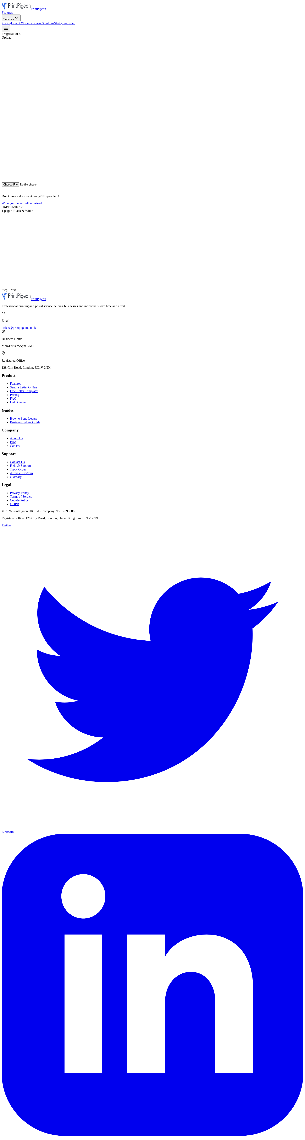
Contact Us (17, 462)
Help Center (18, 402)
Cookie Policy (19, 500)
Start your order (64, 23)
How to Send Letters (23, 418)
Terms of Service (21, 496)
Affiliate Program (21, 473)
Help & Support (20, 465)
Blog (13, 442)
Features (7, 12)
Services (8, 19)
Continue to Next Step (37, 193)
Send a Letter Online (23, 387)
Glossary (16, 477)
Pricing (6, 23)
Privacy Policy (19, 493)
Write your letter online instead (22, 203)
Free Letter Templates (24, 391)
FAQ (13, 398)
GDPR (14, 504)
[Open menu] (6, 28)
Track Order (18, 469)
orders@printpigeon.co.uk (19, 327)
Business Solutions (41, 23)
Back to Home (12, 193)
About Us (16, 438)
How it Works (20, 23)
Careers (15, 445)
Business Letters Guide (25, 422)
